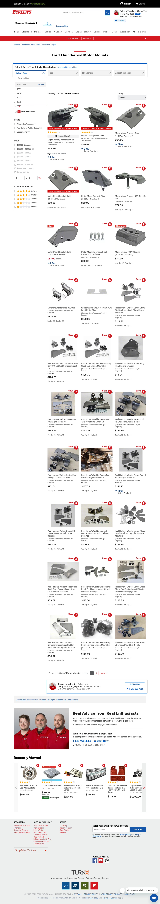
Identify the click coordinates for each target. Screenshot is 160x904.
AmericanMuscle (59, 878)
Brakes (48, 32)
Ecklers (105, 878)
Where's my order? (41, 826)
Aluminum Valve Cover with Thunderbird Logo (95, 788)
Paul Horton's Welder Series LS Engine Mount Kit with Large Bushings (61, 533)
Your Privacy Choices (111, 894)
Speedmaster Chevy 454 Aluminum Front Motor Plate (96, 309)
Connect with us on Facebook (94, 860)
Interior (106, 32)
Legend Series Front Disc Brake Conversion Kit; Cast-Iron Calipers (140, 789)
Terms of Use (39, 844)
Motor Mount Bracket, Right (93, 196)
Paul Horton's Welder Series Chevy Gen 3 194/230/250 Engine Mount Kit (63, 366)
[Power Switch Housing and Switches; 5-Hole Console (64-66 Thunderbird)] (74, 773)
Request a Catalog (21, 830)
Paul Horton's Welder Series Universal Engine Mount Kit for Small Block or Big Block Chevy (61, 645)
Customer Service (40, 835)
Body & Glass (36, 32)
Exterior (97, 32)
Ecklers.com (35, 13)
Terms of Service (110, 898)
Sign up (138, 829)
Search (107, 12)
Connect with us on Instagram (106, 860)
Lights (114, 32)
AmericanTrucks (76, 878)
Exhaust (87, 32)
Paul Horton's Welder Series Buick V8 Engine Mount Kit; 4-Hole (130, 643)
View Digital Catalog (22, 832)
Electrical (69, 32)
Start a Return (39, 828)
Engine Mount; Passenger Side (61, 140)
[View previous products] (16, 787)
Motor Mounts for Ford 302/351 (61, 308)
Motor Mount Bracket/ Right (127, 133)
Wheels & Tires (139, 32)
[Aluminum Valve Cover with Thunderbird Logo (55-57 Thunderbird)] (96, 773)
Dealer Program (66, 828)
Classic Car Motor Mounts (67, 700)
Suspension (125, 32)
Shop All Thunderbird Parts (24, 45)
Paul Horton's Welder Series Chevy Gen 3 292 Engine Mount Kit (96, 364)
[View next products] (144, 787)
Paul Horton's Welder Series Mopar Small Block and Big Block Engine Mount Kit (130, 533)
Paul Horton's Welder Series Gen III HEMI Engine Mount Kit (130, 476)
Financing (17, 828)
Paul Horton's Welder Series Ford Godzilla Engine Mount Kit (95, 476)
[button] (120, 20)
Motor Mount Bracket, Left (59, 196)
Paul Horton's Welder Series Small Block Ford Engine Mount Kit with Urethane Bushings (96, 589)
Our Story (63, 826)
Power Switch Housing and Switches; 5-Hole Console (73, 789)
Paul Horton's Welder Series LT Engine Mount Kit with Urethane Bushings (94, 533)
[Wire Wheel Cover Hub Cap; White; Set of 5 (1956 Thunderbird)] (30, 773)
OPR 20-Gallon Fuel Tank (51, 787)
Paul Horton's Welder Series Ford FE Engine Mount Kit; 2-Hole (129, 420)
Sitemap (78, 894)
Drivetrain (58, 32)
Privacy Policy (125, 834)
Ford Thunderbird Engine (46, 45)
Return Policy (38, 830)
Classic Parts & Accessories (27, 700)
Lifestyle (25, 32)
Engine (79, 32)
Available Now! (38, 3)
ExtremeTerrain (93, 878)
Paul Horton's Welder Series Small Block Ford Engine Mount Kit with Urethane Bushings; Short (130, 589)
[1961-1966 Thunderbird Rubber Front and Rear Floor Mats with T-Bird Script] (118, 773)
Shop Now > (87, 38)
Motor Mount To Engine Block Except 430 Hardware (94, 253)
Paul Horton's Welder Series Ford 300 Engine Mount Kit (62, 420)
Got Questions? (40, 832)
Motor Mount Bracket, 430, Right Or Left (130, 197)
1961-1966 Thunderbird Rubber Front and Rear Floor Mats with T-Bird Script (117, 789)
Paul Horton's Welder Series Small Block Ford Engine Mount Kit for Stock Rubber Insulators (62, 589)
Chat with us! (39, 837)
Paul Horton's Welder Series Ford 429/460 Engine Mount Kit (95, 420)
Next (103, 673)
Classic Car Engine (47, 700)
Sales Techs (64, 830)
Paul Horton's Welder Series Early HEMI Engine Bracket (129, 364)
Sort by (120, 94)
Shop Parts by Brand (22, 826)
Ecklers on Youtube (100, 860)
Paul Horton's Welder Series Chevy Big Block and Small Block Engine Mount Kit (130, 310)
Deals (16, 32)
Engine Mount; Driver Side (92, 136)
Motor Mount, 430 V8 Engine (127, 252)
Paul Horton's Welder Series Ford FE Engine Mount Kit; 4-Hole (62, 476)
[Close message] (145, 38)
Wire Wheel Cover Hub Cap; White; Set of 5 (28, 788)
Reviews (63, 832)
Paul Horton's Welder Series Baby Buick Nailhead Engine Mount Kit (95, 643)
